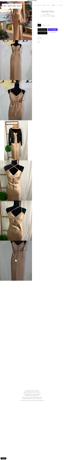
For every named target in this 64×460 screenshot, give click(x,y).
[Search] (57, 5)
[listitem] (48, 5)
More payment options (52, 32)
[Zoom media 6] (16, 221)
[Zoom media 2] (16, 60)
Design (39, 42)
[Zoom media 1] (16, 20)
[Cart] (61, 5)
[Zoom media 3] (16, 100)
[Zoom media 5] (16, 180)
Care (38, 40)
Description (40, 37)
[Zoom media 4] (16, 140)
